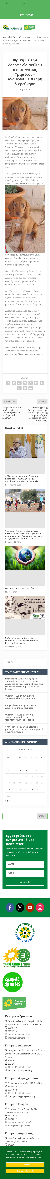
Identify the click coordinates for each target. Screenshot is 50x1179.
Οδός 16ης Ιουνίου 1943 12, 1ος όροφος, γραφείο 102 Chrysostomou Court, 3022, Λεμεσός (25, 1053)
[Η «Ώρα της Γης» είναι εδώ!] (25, 558)
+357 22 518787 (14, 4)
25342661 (12, 1060)
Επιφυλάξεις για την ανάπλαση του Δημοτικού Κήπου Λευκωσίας (23, 706)
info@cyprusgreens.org (34, 4)
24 (8, 789)
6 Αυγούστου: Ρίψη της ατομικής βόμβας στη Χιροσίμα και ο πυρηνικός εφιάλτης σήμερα (24, 729)
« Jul (7, 800)
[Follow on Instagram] (40, 907)
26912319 (12, 1119)
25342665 (12, 1063)
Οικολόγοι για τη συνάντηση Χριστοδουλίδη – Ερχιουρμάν (20, 697)
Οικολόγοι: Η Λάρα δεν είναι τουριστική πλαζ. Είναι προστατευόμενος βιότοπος (19, 717)
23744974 (12, 1089)
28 (31, 789)
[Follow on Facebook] (10, 907)
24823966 (12, 1145)
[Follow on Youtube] (30, 907)
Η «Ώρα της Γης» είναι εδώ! (19, 588)
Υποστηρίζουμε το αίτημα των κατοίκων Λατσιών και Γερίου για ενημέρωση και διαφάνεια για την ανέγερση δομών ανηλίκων (23, 535)
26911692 (12, 1115)
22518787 (12, 1027)
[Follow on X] (20, 907)
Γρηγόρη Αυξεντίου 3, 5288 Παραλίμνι (25, 1083)
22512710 (12, 1031)
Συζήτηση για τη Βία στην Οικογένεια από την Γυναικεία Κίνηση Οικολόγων (21, 640)
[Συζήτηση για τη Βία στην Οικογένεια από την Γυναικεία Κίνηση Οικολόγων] (25, 607)
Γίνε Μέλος (26, 15)
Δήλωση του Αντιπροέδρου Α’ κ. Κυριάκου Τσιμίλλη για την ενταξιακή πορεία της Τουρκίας (22, 479)
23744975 (12, 1086)
